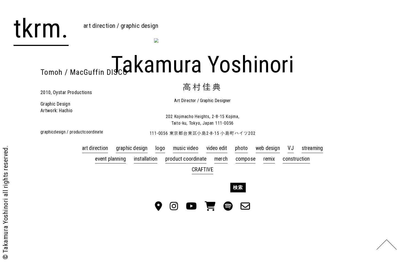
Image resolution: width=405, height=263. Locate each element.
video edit (216, 148)
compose (245, 159)
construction (296, 159)
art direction (95, 148)
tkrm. (41, 28)
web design (268, 148)
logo (160, 148)
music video (185, 148)
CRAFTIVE (202, 169)
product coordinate (185, 159)
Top (386, 244)
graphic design (132, 148)
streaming (312, 148)
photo (241, 148)
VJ (290, 148)
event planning (110, 159)
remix (269, 159)
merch (221, 159)
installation (145, 159)
